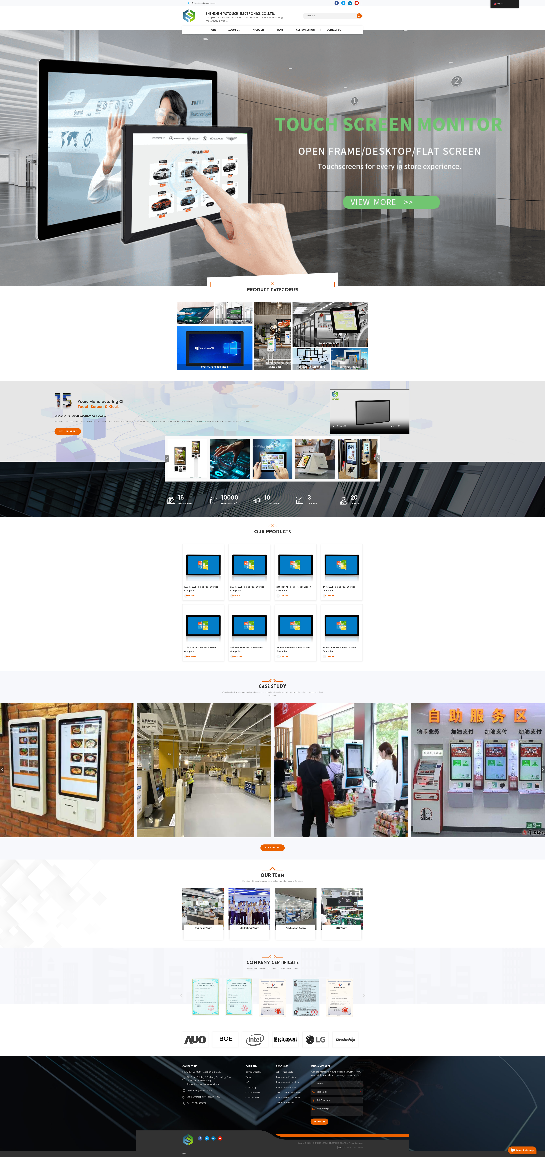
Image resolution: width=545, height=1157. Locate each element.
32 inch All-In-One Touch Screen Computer (200, 649)
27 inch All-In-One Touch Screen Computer (339, 588)
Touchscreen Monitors (286, 1077)
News (280, 30)
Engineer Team (203, 928)
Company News (253, 1092)
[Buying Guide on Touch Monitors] (315, 459)
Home (213, 30)
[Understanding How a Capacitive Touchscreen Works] (230, 459)
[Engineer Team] (203, 909)
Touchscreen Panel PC (286, 1087)
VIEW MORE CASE (272, 848)
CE (306, 1019)
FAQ (247, 1082)
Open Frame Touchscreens (288, 1092)
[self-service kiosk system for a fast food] (204, 770)
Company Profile (253, 1072)
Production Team (296, 928)
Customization (305, 30)
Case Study (251, 1087)
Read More (191, 596)
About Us (234, 30)
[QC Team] (342, 909)
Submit (317, 1121)
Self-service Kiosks (284, 1072)
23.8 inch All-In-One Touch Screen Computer (293, 588)
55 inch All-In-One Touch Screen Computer (339, 649)
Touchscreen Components (288, 1097)
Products (258, 30)
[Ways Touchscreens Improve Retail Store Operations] (187, 459)
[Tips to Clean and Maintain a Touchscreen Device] (272, 459)
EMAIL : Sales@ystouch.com (204, 3)
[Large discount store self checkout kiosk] (341, 770)
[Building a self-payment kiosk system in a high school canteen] (478, 770)
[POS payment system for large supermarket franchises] (67, 770)
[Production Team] (295, 909)
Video (248, 1077)
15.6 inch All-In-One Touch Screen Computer (201, 588)
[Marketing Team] (249, 909)
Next (378, 459)
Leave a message (525, 1150)
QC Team (341, 928)
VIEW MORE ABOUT (68, 431)
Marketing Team (249, 928)
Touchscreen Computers (287, 1082)
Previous (167, 459)
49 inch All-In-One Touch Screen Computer (293, 649)
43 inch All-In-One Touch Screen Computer (246, 649)
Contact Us (334, 30)
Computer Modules (285, 1102)
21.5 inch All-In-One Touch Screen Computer (247, 588)
